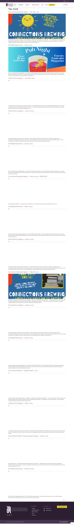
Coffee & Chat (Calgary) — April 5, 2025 (20, 403)
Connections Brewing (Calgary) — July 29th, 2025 (23, 12)
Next (64, 499)
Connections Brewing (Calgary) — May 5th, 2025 (23, 272)
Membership (21, 4)
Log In (64, 1)
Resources (27, 4)
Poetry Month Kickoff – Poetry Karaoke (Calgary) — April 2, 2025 (28, 436)
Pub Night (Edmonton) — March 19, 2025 (21, 469)
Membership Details (35, 510)
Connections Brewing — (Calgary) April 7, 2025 (23, 370)
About (15, 4)
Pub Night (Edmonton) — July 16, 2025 (20, 45)
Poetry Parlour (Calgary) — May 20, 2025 (21, 239)
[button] (67, 1)
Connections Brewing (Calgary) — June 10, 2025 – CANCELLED (27, 176)
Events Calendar (35, 511)
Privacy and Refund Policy (63, 521)
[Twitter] (9, 515)
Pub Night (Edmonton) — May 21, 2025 (20, 206)
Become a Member (61, 506)
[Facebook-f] (7, 515)
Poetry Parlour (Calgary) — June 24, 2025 (21, 111)
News (43, 4)
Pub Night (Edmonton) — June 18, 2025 (20, 143)
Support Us (52, 4)
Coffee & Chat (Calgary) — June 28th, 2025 (21, 78)
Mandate (33, 508)
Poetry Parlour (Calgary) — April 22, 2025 (21, 305)
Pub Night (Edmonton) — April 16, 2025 (20, 338)
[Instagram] (11, 515)
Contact (46, 4)
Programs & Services (35, 4)
